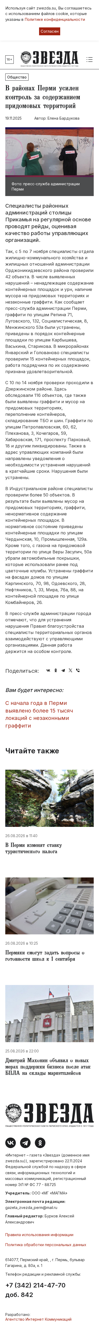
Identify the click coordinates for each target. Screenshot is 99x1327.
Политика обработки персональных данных (45, 1244)
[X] (70, 670)
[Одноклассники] (56, 670)
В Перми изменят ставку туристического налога (33, 849)
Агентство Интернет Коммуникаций (38, 1319)
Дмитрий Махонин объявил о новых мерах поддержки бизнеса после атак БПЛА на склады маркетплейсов (48, 1067)
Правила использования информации (39, 1234)
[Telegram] (63, 670)
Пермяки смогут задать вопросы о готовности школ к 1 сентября (44, 956)
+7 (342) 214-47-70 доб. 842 (35, 1290)
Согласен (50, 31)
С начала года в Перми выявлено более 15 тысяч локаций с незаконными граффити (39, 714)
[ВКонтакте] (48, 670)
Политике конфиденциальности (55, 19)
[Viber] (78, 670)
